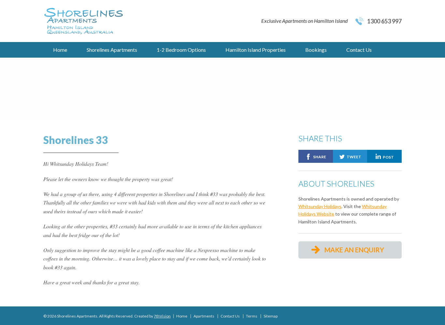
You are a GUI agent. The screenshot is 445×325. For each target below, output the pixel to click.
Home (60, 50)
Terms (251, 316)
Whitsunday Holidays (319, 206)
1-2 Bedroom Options (181, 50)
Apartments (204, 316)
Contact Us (359, 50)
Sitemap (271, 316)
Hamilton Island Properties (255, 50)
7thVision (162, 316)
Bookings (316, 50)
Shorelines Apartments (112, 50)
